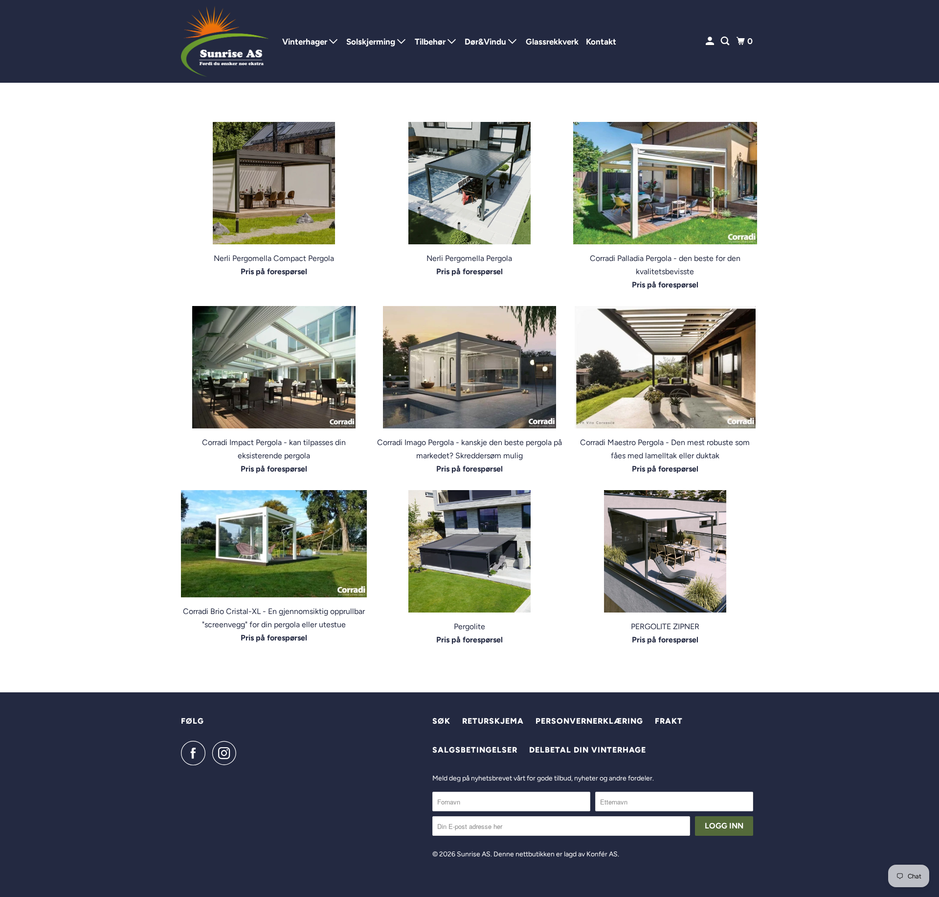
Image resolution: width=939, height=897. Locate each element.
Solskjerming (371, 42)
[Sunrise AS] (225, 41)
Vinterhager (305, 42)
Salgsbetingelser (474, 750)
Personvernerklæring (589, 721)
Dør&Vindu (486, 42)
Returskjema (493, 721)
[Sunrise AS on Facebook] (195, 753)
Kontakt (601, 42)
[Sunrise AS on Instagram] (227, 753)
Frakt (669, 721)
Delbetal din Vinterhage (587, 750)
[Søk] (726, 41)
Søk (441, 721)
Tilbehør (431, 42)
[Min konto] (710, 41)
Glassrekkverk (552, 42)
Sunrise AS (474, 854)
